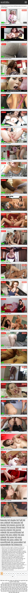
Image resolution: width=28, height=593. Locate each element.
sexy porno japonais (21, 583)
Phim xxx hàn (21, 587)
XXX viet (25, 589)
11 (26, 573)
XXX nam (14, 588)
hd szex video (13, 539)
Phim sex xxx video (20, 591)
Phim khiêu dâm (16, 584)
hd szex (10, 537)
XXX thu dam (4, 584)
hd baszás (15, 522)
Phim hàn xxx (16, 592)
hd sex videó (11, 534)
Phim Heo (9, 584)
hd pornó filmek (14, 527)
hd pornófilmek (14, 532)
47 (12, 576)
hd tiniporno (16, 544)
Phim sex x (10, 585)
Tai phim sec (24, 584)
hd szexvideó (17, 542)
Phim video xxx (19, 589)
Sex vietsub (3, 591)
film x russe (13, 583)
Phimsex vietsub (11, 591)
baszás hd (5, 520)
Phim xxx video (23, 585)
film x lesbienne (6, 583)
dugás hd (14, 520)
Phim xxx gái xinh (4, 587)
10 (23, 573)
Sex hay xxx (12, 589)
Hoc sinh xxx (16, 585)
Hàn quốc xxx (5, 589)
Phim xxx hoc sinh (13, 587)
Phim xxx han (8, 588)
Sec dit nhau (4, 585)
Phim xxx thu (20, 588)
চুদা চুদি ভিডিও (5, 2)
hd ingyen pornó (13, 525)
